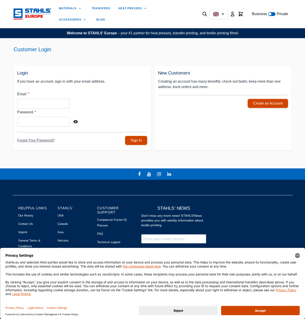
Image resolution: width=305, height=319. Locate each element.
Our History (25, 215)
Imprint (22, 232)
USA (61, 215)
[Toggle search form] (204, 14)
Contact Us (25, 224)
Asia (60, 232)
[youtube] (149, 174)
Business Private (270, 14)
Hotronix (63, 240)
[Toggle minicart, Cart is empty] (240, 14)
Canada (63, 224)
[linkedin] (169, 174)
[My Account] (232, 14)
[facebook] (140, 174)
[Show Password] (75, 122)
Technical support (108, 242)
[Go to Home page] (32, 14)
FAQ (100, 233)
